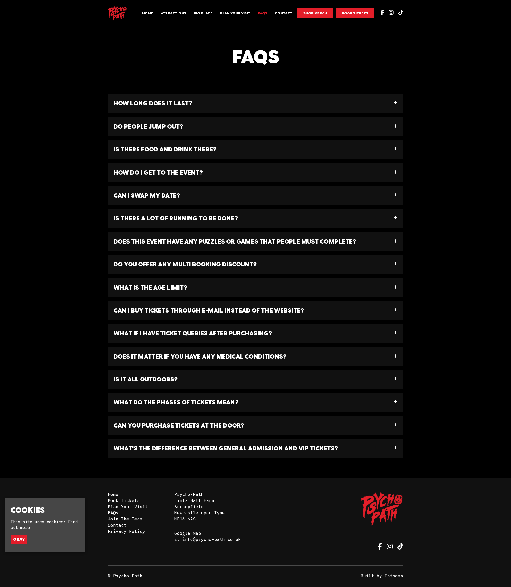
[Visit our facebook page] (381, 13)
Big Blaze (203, 13)
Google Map (187, 533)
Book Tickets (355, 13)
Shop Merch (315, 13)
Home (147, 13)
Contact (283, 13)
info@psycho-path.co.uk (211, 539)
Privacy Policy (126, 531)
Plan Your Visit (235, 13)
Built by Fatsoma (382, 576)
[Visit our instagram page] (390, 13)
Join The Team (125, 519)
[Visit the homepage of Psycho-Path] (117, 14)
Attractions (173, 13)
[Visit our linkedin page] (399, 13)
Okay (19, 539)
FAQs (262, 13)
